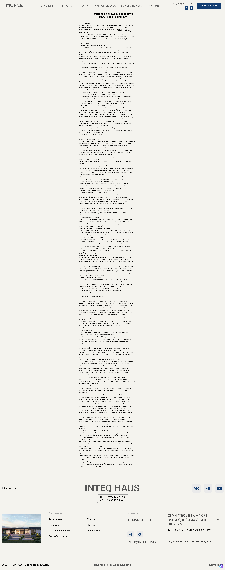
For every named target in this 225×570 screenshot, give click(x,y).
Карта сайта (216, 564)
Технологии (55, 519)
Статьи (91, 525)
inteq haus (13, 6)
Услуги (84, 5)
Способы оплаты (58, 536)
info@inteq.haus (142, 542)
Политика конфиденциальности (112, 564)
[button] (209, 6)
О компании (47, 5)
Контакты (154, 5)
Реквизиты (93, 530)
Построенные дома (104, 5)
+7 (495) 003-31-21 (183, 3)
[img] (208, 488)
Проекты (54, 525)
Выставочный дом (131, 5)
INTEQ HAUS (112, 488)
